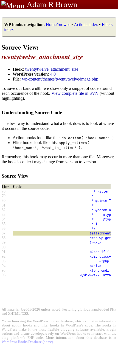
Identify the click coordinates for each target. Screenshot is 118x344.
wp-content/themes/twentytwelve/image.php (60, 79)
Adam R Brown (52, 4)
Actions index (86, 24)
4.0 (53, 74)
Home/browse (58, 24)
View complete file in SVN (75, 93)
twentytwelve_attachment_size (51, 69)
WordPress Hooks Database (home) (27, 342)
